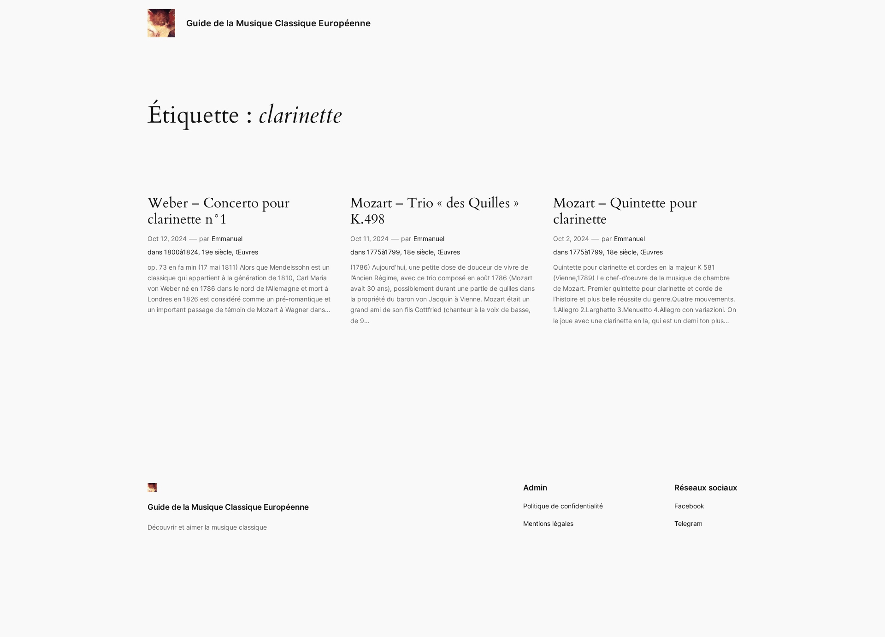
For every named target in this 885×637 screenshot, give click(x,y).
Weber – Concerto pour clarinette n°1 (218, 211)
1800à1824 (181, 252)
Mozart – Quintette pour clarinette (625, 211)
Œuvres (247, 252)
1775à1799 (383, 252)
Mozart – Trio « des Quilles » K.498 (434, 211)
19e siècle (217, 252)
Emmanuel (227, 238)
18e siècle (419, 252)
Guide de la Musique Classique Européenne (278, 23)
